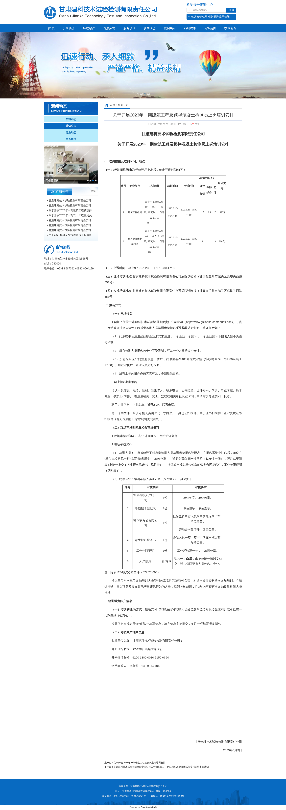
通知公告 (71, 125)
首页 (112, 105)
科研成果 (190, 28)
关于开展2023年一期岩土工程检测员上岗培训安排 (139, 762)
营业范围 (210, 28)
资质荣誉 (109, 28)
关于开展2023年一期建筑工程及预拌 (70, 210)
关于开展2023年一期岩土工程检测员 (70, 215)
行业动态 (71, 132)
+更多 (92, 191)
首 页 (51, 28)
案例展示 (170, 28)
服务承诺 (129, 28)
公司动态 (71, 119)
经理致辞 (89, 28)
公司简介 (69, 28)
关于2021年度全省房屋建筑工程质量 (70, 235)
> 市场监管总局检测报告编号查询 (209, 16)
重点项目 (71, 139)
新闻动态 (150, 28)
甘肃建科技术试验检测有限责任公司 (70, 200)
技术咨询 (230, 28)
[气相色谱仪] (71, 165)
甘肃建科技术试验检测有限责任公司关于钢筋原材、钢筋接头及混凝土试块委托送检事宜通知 (161, 766)
